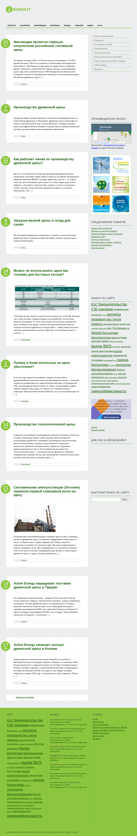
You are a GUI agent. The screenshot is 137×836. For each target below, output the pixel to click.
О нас (99, 25)
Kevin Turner (55, 738)
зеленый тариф (100, 341)
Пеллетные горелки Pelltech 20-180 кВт (110, 727)
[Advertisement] (82, 12)
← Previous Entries (24, 698)
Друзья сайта (98, 736)
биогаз (96, 333)
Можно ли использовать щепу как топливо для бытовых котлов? (41, 272)
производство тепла (106, 319)
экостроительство (98, 381)
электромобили (112, 381)
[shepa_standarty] (47, 314)
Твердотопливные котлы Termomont (107, 234)
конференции (120, 309)
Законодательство (103, 53)
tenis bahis (54, 773)
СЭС (94, 309)
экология (122, 377)
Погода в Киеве (98, 430)
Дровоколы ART (98, 237)
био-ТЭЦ (112, 328)
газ (113, 337)
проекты (96, 324)
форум (121, 369)
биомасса (123, 328)
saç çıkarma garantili (58, 782)
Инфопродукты (101, 48)
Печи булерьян (97, 248)
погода (94, 427)
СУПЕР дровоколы (101, 733)
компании (106, 309)
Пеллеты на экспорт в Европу (104, 231)
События (79, 25)
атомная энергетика (99, 328)
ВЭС (94, 304)
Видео (90, 25)
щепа (106, 378)
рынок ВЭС (116, 347)
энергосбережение (101, 386)
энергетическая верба (122, 383)
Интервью (55, 25)
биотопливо (110, 333)
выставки (121, 337)
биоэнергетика (101, 337)
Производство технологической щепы (44, 424)
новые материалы (116, 341)
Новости (12, 25)
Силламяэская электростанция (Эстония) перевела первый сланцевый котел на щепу (47, 491)
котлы (104, 315)
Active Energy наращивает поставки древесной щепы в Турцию (42, 585)
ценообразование (102, 373)
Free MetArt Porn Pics (59, 720)
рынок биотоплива (102, 351)
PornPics (53, 729)
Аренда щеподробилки (101, 245)
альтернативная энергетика (116, 324)
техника (111, 365)
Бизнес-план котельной (101, 228)
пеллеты (114, 314)
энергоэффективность (109, 391)
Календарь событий (103, 44)
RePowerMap (100, 65)
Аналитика (25, 25)
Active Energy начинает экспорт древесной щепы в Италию (39, 646)
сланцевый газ (109, 360)
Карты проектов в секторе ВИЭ (108, 57)
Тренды (67, 25)
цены (115, 374)
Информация (40, 25)
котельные (96, 315)
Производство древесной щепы (39, 107)
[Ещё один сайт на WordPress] (18, 12)
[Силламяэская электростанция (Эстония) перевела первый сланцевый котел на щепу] (35, 535)
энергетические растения (102, 383)
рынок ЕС (126, 346)
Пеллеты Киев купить (100, 239)
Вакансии (99, 69)
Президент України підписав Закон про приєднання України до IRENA (68, 757)
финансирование (103, 369)
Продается (99, 40)
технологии (123, 365)
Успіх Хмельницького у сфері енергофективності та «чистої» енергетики (68, 722)
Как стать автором (101, 725)
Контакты (97, 739)
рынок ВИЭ (101, 346)
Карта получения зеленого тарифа (110, 61)
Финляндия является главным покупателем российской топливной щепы (43, 45)
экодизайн (113, 378)
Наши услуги (98, 722)
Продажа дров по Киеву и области (106, 242)
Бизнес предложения (104, 36)
